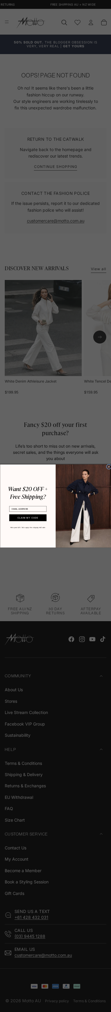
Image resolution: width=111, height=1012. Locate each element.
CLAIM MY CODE (27, 517)
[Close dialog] (109, 466)
